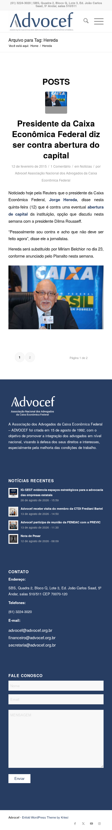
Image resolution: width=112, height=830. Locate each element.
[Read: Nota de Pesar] (13, 539)
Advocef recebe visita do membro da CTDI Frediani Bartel (62, 508)
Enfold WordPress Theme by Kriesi (45, 817)
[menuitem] (83, 21)
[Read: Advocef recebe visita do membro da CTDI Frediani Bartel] (13, 512)
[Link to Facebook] (75, 823)
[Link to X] (83, 823)
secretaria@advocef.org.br (32, 645)
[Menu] (96, 21)
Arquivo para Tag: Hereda (33, 40)
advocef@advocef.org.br (30, 630)
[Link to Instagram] (99, 823)
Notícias (86, 166)
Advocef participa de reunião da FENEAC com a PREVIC (61, 522)
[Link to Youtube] (91, 823)
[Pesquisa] (83, 21)
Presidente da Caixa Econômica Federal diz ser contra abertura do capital (56, 139)
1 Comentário (61, 166)
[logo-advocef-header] (46, 21)
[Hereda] (56, 103)
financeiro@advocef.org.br (31, 637)
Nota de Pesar (31, 536)
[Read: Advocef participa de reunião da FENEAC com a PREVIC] (13, 525)
